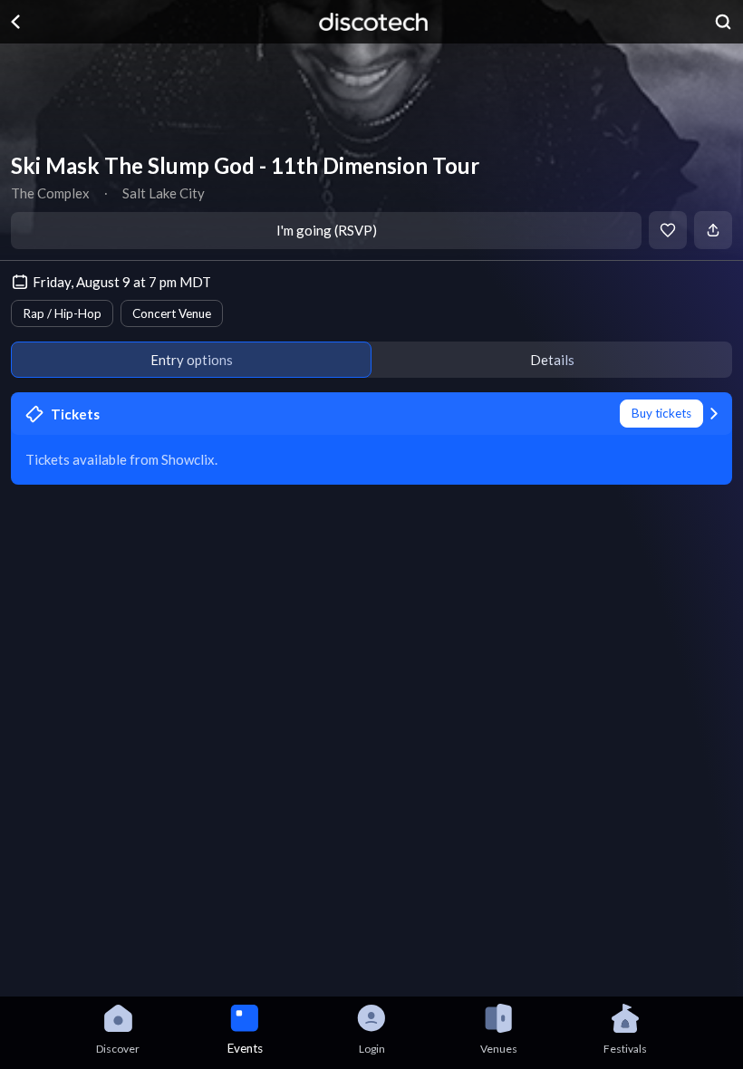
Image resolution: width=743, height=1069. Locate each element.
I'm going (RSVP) (326, 230)
